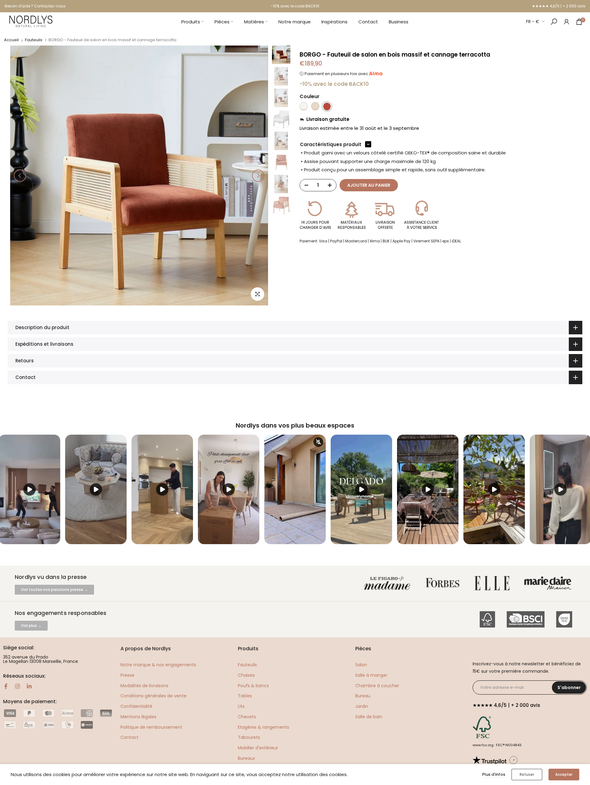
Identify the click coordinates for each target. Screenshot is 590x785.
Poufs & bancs (253, 686)
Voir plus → (31, 625)
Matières (254, 21)
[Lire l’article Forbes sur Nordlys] (444, 583)
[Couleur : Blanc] (304, 106)
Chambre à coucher (377, 686)
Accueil (11, 40)
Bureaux (246, 758)
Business (398, 21)
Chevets (247, 717)
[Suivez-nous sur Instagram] (17, 686)
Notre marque (294, 21)
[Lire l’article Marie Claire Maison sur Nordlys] (549, 583)
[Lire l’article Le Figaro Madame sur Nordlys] (388, 583)
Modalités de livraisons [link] (144, 686)
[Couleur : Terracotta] (327, 106)
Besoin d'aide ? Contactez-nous (35, 6)
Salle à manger (371, 675)
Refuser (527, 774)
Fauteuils (33, 40)
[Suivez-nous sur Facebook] (6, 686)
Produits (190, 21)
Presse (127, 675)
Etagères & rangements (263, 727)
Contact (368, 21)
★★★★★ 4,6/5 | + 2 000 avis (558, 6)
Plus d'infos (493, 774)
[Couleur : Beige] (315, 106)
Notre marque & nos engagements (158, 665)
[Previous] (20, 175)
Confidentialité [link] (136, 706)
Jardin (361, 706)
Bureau (362, 696)
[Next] (258, 175)
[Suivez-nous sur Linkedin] (29, 686)
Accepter (563, 774)
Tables (245, 696)
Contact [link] (129, 737)
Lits (241, 706)
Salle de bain (368, 717)
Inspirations (334, 21)
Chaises (246, 675)
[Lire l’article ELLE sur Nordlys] (493, 583)
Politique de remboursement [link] (151, 727)
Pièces (222, 21)
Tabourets (249, 737)
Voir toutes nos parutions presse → (54, 589)
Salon (361, 665)
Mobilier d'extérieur (258, 748)
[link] (566, 21)
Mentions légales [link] (138, 717)
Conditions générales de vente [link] (153, 696)
